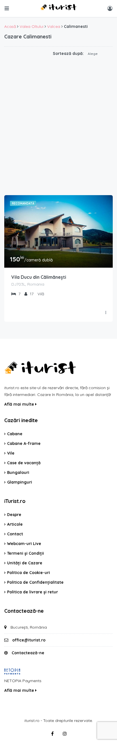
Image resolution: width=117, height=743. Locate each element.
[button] (97, 53)
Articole (15, 524)
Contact (15, 533)
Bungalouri (18, 472)
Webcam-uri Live (24, 543)
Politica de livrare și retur (32, 592)
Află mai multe (19, 404)
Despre (14, 514)
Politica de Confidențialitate (35, 582)
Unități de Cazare (24, 562)
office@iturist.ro (28, 640)
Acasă (10, 26)
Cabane (14, 433)
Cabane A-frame (24, 443)
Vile (10, 453)
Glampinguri (19, 482)
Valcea (53, 26)
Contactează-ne (28, 652)
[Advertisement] (58, 128)
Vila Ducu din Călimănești (38, 277)
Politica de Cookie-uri (28, 572)
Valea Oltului (31, 26)
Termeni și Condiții (25, 553)
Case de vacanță (24, 462)
